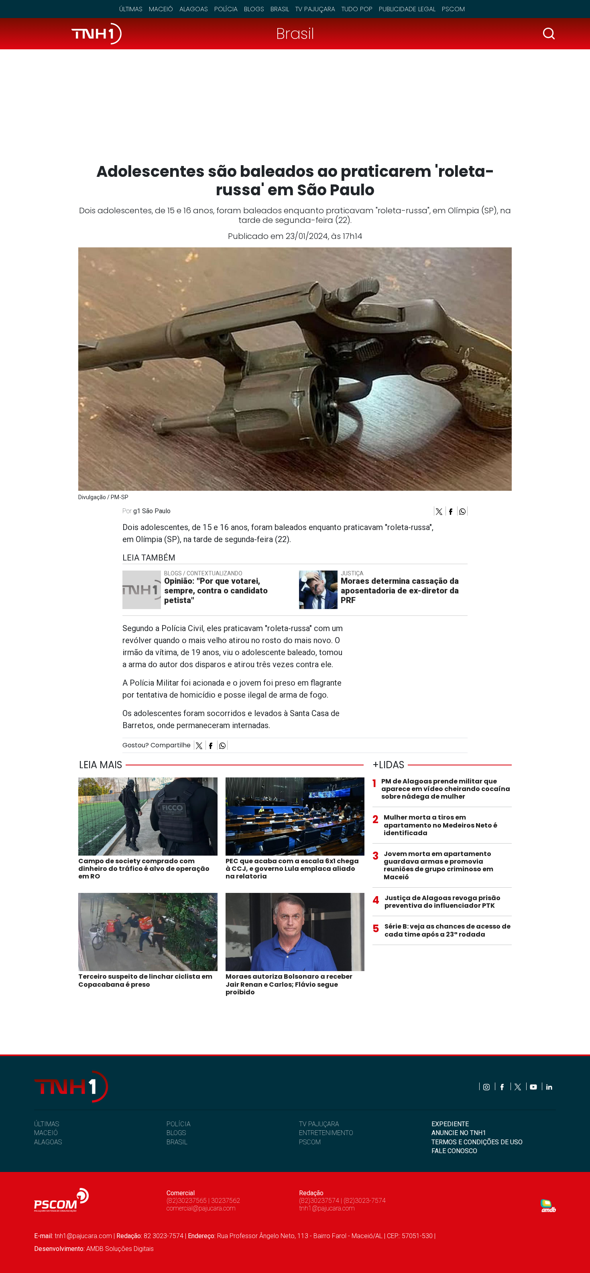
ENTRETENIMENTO (326, 1133)
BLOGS (176, 1133)
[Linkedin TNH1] (549, 1086)
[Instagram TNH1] (487, 1086)
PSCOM (310, 1142)
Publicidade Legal (407, 9)
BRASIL (177, 1142)
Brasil (280, 9)
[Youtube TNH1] (534, 1086)
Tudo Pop (357, 9)
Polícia (226, 9)
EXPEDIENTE (450, 1124)
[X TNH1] (518, 1086)
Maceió (161, 9)
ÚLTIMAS (46, 1124)
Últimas (130, 9)
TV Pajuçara (315, 9)
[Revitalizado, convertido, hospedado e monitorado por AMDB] (548, 1205)
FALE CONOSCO (454, 1151)
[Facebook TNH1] (503, 1086)
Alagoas (193, 9)
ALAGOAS (48, 1142)
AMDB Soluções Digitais (120, 1249)
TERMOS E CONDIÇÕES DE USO (477, 1142)
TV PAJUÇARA (319, 1124)
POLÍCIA (179, 1124)
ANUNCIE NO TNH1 (458, 1133)
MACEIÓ (46, 1133)
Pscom (453, 9)
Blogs (254, 9)
